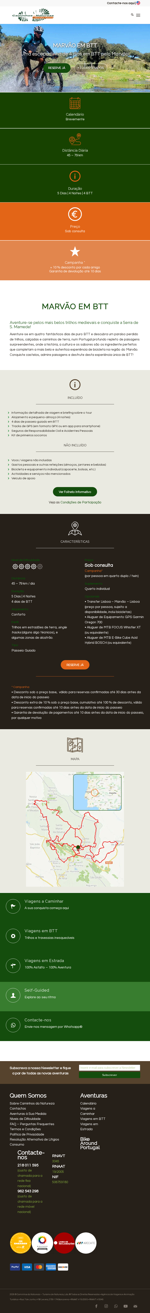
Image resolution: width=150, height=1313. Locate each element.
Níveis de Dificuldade (25, 1119)
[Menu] (138, 15)
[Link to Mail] (135, 1306)
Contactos (18, 1108)
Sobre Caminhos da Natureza (32, 1103)
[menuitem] (130, 15)
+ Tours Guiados (91, 68)
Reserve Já (56, 68)
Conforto (18, 614)
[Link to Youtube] (125, 1306)
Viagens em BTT (92, 1119)
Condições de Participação (81, 502)
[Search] (130, 15)
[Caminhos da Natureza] (33, 15)
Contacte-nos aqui (121, 3)
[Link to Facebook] (96, 1306)
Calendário (88, 1103)
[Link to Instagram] (106, 1306)
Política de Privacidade (27, 1134)
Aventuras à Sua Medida (28, 1114)
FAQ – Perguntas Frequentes (32, 1124)
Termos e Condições (25, 1129)
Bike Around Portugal (90, 1143)
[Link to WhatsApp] (116, 1306)
